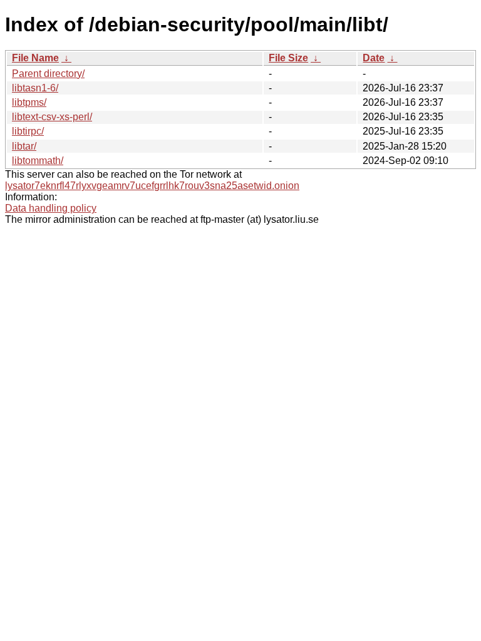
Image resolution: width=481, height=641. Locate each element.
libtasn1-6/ (35, 88)
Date (374, 58)
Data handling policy (50, 208)
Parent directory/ (48, 73)
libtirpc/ (28, 131)
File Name (35, 58)
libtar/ (24, 146)
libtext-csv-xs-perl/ (52, 116)
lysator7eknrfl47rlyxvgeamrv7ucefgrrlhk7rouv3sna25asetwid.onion (152, 185)
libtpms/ (29, 102)
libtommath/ (37, 160)
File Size (288, 58)
